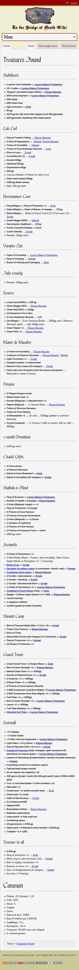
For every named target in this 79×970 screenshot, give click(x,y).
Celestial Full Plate (17, 712)
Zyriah (27, 152)
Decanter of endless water (20, 568)
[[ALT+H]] (39, 15)
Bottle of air (13, 565)
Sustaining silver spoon (19, 572)
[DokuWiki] (40, 963)
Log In (74, 3)
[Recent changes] (9, 963)
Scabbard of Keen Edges (20, 590)
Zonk (28, 106)
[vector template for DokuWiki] (24, 963)
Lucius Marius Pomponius (48, 84)
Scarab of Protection (17, 750)
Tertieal (37, 141)
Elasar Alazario (53, 92)
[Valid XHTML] (55, 963)
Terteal (49, 858)
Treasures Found (25, 943)
